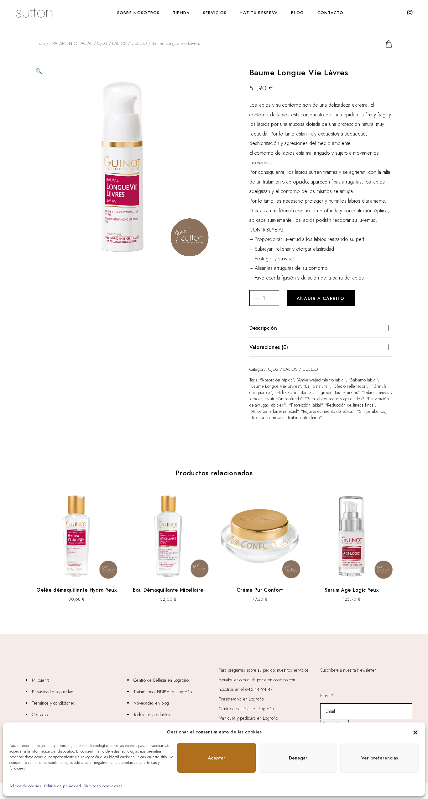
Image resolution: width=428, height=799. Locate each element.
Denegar (298, 757)
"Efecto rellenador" (349, 386)
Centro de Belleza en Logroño (161, 680)
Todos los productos (151, 714)
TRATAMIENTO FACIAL (71, 43)
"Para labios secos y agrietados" (334, 399)
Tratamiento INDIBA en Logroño (162, 692)
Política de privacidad (62, 786)
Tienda (181, 13)
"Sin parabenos (371, 411)
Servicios (215, 13)
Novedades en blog (151, 703)
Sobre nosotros (138, 13)
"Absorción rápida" (277, 380)
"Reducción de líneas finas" (350, 405)
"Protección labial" (305, 405)
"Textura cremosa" (266, 417)
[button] (415, 732)
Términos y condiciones (103, 786)
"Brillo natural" (316, 386)
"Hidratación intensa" (293, 392)
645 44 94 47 (259, 689)
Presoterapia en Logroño (241, 699)
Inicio (40, 43)
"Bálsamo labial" (363, 380)
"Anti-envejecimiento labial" (321, 380)
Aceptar (216, 757)
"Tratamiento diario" (303, 417)
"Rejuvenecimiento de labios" (327, 411)
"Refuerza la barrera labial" (274, 411)
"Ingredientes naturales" (337, 392)
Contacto (330, 13)
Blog (297, 13)
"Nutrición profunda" (283, 399)
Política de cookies (25, 786)
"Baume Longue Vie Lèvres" (275, 386)
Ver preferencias (379, 757)
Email (327, 695)
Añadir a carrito (321, 298)
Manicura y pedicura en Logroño (248, 718)
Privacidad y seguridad (52, 692)
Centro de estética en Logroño (246, 709)
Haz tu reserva (259, 13)
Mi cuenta (41, 680)
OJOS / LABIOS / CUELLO (122, 43)
